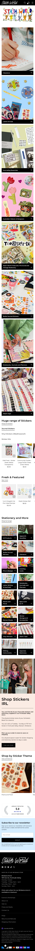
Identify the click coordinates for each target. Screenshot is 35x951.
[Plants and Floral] (17, 778)
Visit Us (4, 904)
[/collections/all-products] (17, 14)
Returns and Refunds (9, 919)
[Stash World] (10, 3)
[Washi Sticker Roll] (24, 491)
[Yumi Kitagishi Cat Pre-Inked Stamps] (9, 491)
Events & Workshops (8, 897)
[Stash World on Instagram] (5, 867)
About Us (5, 901)
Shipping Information (9, 922)
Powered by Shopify (7, 942)
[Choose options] (14, 496)
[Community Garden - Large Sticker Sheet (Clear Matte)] (24, 450)
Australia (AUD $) (8, 928)
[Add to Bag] (14, 456)
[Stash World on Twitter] (14, 867)
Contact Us (5, 910)
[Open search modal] (25, 3)
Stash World (15, 931)
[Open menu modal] (32, 3)
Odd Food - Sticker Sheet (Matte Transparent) (9, 462)
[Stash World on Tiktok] (11, 867)
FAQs (3, 915)
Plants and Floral (7, 795)
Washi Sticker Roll (25, 501)
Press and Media (7, 907)
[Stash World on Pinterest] (8, 867)
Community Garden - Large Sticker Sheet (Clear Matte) (24, 462)
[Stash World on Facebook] (3, 867)
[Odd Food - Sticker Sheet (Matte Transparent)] (9, 450)
